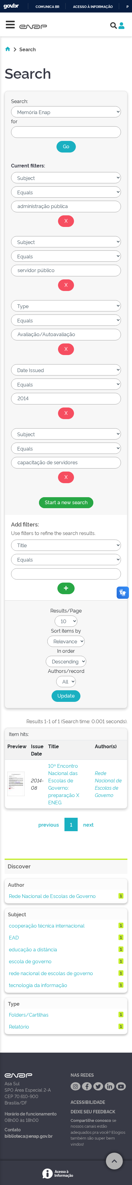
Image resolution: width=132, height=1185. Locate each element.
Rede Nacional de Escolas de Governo (52, 895)
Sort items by (66, 630)
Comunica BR (47, 7)
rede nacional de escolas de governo (51, 973)
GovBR (11, 6)
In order (66, 650)
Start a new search (66, 502)
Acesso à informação (93, 7)
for (14, 121)
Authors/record (66, 670)
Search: (19, 101)
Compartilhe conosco (91, 1120)
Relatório (19, 1026)
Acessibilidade (88, 1102)
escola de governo (30, 961)
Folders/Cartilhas (29, 1014)
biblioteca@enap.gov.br (28, 1136)
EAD (14, 937)
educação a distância (33, 949)
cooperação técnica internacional (46, 925)
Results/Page (66, 610)
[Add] (66, 588)
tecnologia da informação (38, 985)
